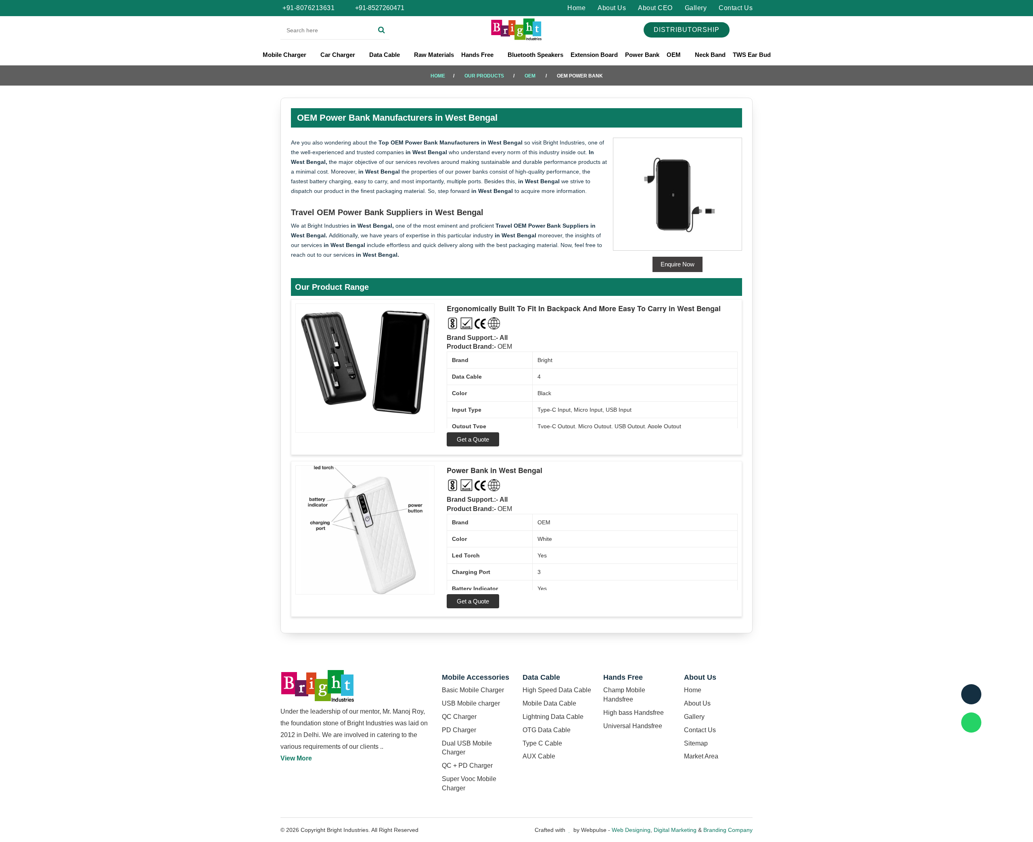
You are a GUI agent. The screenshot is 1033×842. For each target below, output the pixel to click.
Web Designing (631, 830)
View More (296, 758)
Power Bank (642, 54)
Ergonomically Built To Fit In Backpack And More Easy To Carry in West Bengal (584, 308)
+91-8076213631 (308, 7)
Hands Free (478, 54)
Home (576, 7)
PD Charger (459, 730)
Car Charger (338, 54)
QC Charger (459, 716)
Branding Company (728, 830)
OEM (674, 54)
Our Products (484, 76)
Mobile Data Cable (549, 703)
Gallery (696, 7)
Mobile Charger (285, 54)
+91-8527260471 (378, 7)
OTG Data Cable (547, 730)
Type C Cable (542, 743)
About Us (612, 7)
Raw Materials (434, 54)
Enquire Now (677, 264)
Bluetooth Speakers (535, 54)
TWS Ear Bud (752, 54)
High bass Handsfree (633, 712)
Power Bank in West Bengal (494, 470)
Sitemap (696, 743)
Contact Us (736, 7)
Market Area (701, 756)
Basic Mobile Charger (473, 690)
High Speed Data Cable (557, 690)
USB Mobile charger (471, 703)
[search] (381, 30)
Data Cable (385, 54)
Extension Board (594, 54)
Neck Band (710, 54)
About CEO (655, 7)
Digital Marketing (675, 830)
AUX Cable (539, 756)
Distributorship (686, 29)
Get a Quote (473, 439)
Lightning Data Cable (553, 716)
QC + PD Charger (467, 765)
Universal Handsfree (632, 726)
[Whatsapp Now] (971, 722)
